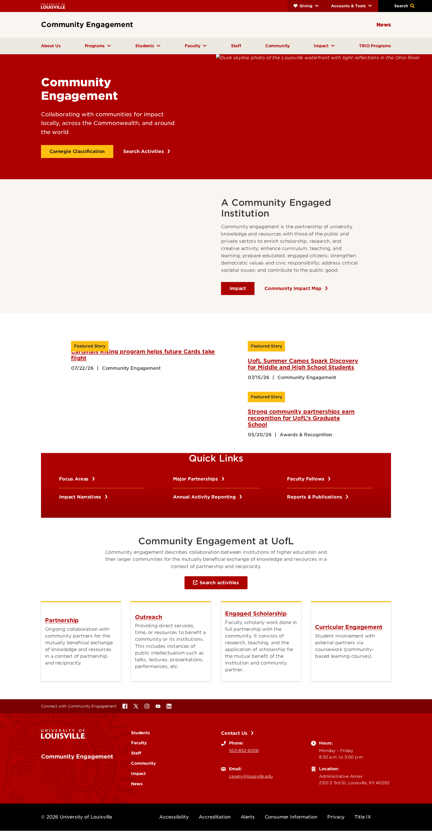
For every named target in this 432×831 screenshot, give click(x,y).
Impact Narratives (81, 497)
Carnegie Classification (77, 151)
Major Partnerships (196, 479)
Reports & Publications (315, 497)
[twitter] (136, 706)
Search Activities (144, 151)
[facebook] (125, 706)
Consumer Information (291, 817)
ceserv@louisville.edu (251, 776)
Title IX (362, 817)
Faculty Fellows (306, 479)
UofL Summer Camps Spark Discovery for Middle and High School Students (303, 364)
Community (143, 763)
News (136, 783)
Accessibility (174, 817)
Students (140, 732)
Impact (238, 288)
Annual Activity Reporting (205, 497)
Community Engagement (77, 756)
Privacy (335, 817)
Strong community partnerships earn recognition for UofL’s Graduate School (301, 418)
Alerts (248, 817)
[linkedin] (169, 706)
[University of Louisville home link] (53, 5)
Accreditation (215, 817)
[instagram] (147, 706)
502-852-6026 (244, 750)
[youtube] (158, 706)
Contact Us (235, 733)
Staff (136, 753)
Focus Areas (74, 479)
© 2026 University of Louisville (76, 817)
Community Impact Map (293, 288)
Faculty (139, 742)
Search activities (219, 582)
